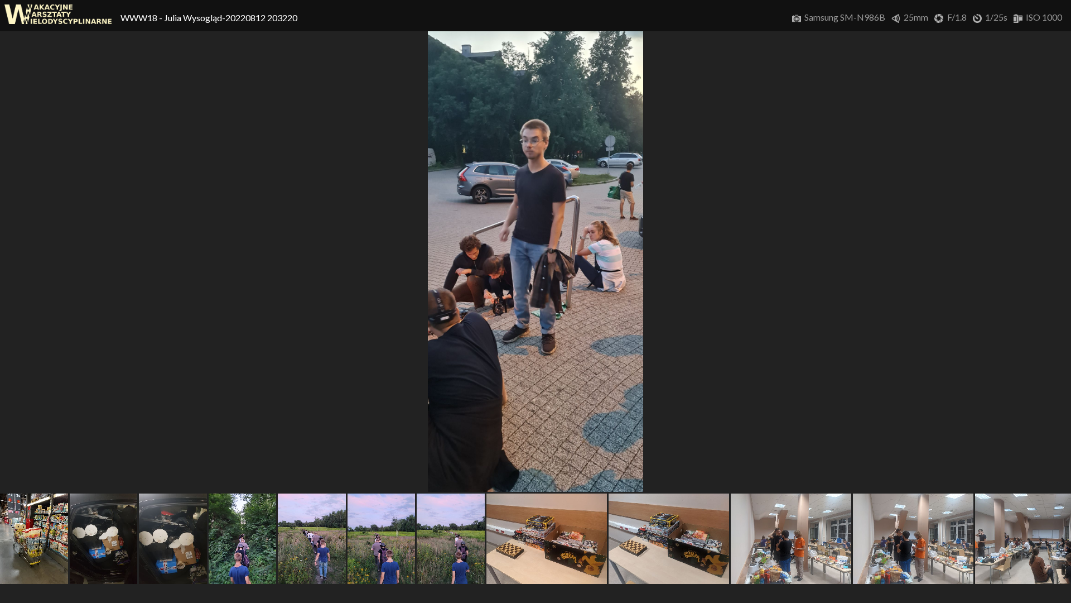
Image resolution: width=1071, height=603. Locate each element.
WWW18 (139, 17)
